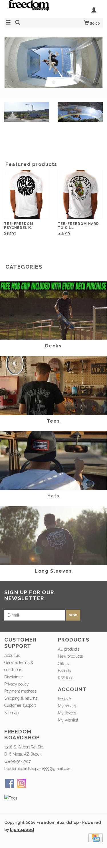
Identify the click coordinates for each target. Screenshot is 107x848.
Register (65, 698)
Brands (64, 670)
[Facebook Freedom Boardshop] (9, 783)
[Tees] (10, 798)
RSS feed (66, 678)
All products (68, 649)
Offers (63, 663)
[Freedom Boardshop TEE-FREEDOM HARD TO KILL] (80, 194)
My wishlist (68, 720)
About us (12, 655)
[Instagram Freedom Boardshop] (21, 783)
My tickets (67, 713)
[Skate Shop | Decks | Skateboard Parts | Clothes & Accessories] (29, 8)
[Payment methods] (95, 837)
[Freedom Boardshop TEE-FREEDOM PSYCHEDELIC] (26, 194)
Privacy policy (16, 684)
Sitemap (11, 712)
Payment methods (20, 691)
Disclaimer (13, 677)
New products (70, 656)
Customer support (20, 705)
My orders (67, 706)
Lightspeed (22, 829)
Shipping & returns (20, 698)
